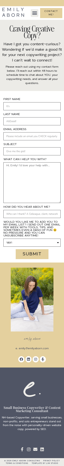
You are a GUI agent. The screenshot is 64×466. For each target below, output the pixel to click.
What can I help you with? (24, 159)
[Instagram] (36, 359)
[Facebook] (21, 359)
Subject (10, 144)
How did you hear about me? (26, 207)
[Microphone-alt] (43, 359)
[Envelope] (35, 449)
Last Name (11, 114)
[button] (34, 13)
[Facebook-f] (22, 449)
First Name (11, 99)
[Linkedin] (28, 359)
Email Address (14, 129)
